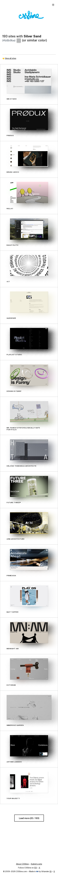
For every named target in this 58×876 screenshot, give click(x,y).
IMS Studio (12, 99)
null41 (10, 208)
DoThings (11, 685)
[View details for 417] (29, 265)
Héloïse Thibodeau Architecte (21, 466)
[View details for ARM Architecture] (29, 523)
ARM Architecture (16, 539)
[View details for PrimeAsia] (29, 559)
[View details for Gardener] (29, 302)
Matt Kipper (12, 612)
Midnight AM (13, 648)
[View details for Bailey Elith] (29, 229)
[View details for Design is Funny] (29, 375)
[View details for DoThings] (29, 669)
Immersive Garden (15, 725)
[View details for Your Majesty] (29, 782)
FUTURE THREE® (14, 502)
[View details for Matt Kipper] (29, 596)
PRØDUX (10, 135)
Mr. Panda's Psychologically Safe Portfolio (23, 428)
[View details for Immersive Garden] (29, 707)
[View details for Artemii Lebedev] (29, 745)
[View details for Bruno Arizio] (29, 156)
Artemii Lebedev (14, 762)
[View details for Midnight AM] (29, 632)
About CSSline (22, 864)
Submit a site (36, 864)
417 (8, 282)
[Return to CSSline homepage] (31, 15)
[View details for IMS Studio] (29, 81)
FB (35, 868)
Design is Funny (14, 391)
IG (50, 871)
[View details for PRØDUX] (29, 119)
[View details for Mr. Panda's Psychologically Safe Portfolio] (29, 411)
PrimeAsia (11, 575)
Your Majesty (13, 798)
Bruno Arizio (13, 172)
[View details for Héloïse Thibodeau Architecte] (29, 449)
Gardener (11, 318)
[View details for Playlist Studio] (29, 338)
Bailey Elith (12, 245)
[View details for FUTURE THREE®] (29, 486)
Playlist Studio (14, 355)
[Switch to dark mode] (53, 4)
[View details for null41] (29, 192)
